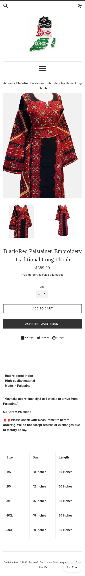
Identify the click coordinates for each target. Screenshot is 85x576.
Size (41, 286)
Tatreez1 (33, 562)
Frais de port (29, 274)
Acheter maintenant (42, 323)
